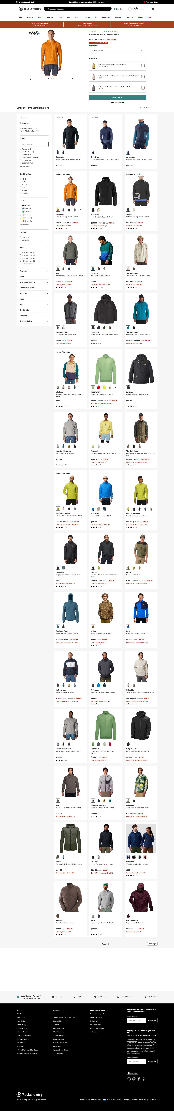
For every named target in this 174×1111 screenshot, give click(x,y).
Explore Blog (57, 1021)
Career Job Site (58, 1028)
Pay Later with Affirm (24, 1039)
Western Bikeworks (97, 1028)
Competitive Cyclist (97, 1014)
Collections (57, 1046)
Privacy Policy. (136, 1053)
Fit (21, 304)
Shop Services (58, 1032)
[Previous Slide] (37, 2)
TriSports (93, 1032)
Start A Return (22, 1028)
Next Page (152, 944)
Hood (22, 299)
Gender (23, 232)
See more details (117, 102)
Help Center (21, 1014)
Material (23, 315)
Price (22, 276)
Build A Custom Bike (24, 1035)
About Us (56, 1010)
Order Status (21, 1021)
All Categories (58, 1053)
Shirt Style (24, 310)
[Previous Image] (30, 78)
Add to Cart (117, 97)
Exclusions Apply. (132, 1041)
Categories (24, 123)
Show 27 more (25, 166)
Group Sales (21, 1043)
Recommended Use (28, 287)
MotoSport (93, 1021)
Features (23, 271)
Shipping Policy (22, 1032)
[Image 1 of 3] (49, 79)
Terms (128, 1053)
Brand (22, 138)
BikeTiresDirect (95, 1025)
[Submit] (45, 9)
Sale (21, 247)
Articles (56, 1025)
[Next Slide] (136, 2)
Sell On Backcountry (60, 1043)
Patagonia (92, 31)
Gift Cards (20, 1046)
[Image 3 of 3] (53, 79)
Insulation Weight (27, 282)
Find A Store (21, 1017)
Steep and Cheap (96, 1017)
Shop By (23, 293)
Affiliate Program (59, 1035)
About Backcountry (60, 1014)
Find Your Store (152, 2)
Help (18, 1010)
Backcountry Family (98, 1010)
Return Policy (21, 1025)
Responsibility (26, 321)
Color (22, 200)
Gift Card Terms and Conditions (28, 1050)
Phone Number (133, 1057)
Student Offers (58, 1039)
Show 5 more (24, 224)
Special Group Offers (60, 1050)
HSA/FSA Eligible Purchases (27, 1053)
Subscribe (152, 1020)
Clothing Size (25, 174)
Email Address (132, 1016)
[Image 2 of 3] (51, 79)
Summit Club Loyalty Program (64, 1017)
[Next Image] (72, 78)
